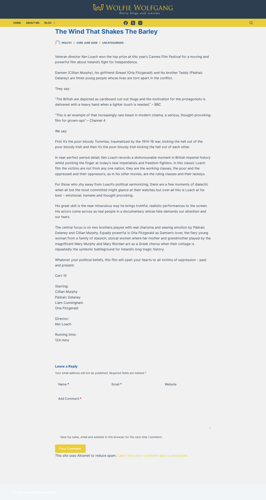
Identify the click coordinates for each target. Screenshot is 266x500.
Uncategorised (113, 42)
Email (117, 384)
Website (171, 384)
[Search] (251, 22)
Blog (47, 22)
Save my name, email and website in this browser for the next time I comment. (111, 437)
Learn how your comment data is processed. (153, 455)
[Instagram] (140, 23)
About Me (32, 22)
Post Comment (70, 448)
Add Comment (69, 399)
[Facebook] (126, 23)
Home (17, 22)
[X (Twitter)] (133, 23)
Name (63, 384)
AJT (54, 492)
